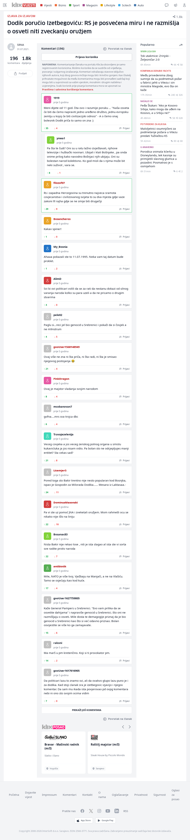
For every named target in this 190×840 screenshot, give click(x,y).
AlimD (57, 279)
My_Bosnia (60, 247)
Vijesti (48, 5)
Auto (141, 5)
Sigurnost (159, 794)
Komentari (69, 794)
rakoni (57, 643)
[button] (123, 727)
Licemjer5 (59, 470)
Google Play (107, 820)
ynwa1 (61, 138)
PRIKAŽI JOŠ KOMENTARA (86, 710)
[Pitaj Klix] (166, 5)
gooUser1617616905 (66, 670)
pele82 (57, 315)
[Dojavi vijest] (175, 5)
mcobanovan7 (62, 406)
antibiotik (59, 566)
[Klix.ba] (24, 5)
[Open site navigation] (5, 5)
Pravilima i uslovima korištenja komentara (67, 89)
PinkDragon (61, 379)
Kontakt (87, 794)
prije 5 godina (60, 102)
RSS (125, 811)
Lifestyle (109, 5)
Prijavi (126, 128)
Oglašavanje (120, 794)
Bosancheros (62, 219)
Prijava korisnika (87, 57)
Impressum (49, 794)
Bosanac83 (60, 534)
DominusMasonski (65, 502)
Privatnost (141, 794)
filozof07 (59, 183)
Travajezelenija (63, 434)
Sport (76, 5)
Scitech (126, 5)
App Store (86, 820)
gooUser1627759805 (66, 598)
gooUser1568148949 (66, 347)
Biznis (62, 5)
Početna (14, 794)
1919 (56, 98)
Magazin (92, 5)
